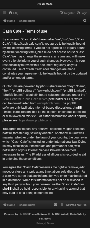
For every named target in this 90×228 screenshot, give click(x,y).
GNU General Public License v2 (24, 99)
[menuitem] (13, 13)
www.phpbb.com (48, 103)
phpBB (23, 214)
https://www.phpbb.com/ (35, 120)
